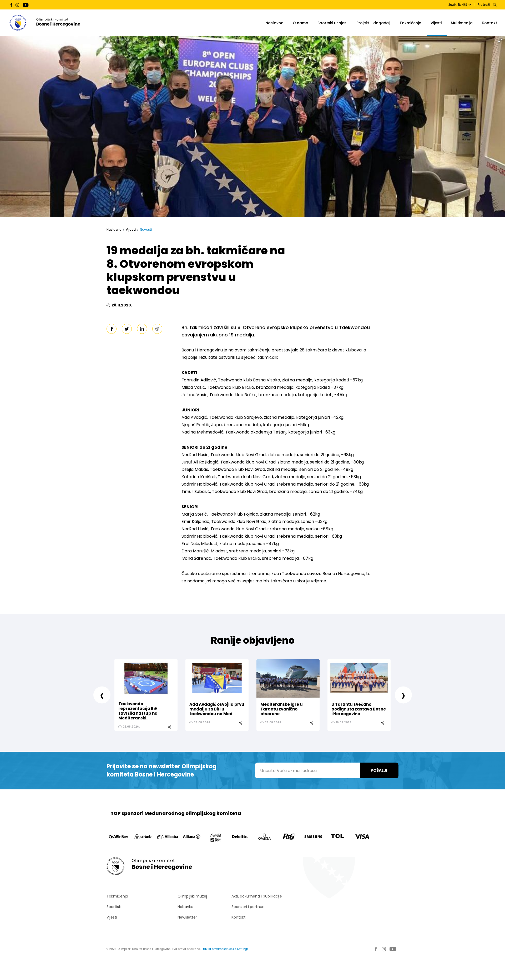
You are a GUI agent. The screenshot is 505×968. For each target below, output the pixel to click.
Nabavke (185, 906)
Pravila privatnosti (214, 949)
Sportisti (114, 906)
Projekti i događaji (373, 23)
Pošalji (379, 770)
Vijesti (436, 23)
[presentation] (101, 694)
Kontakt (489, 23)
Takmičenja (410, 23)
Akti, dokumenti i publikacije (256, 896)
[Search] (494, 4)
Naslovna (274, 23)
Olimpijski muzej (192, 896)
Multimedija (462, 23)
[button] (500, 40)
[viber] (157, 329)
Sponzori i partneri (247, 906)
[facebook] (112, 329)
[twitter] (127, 329)
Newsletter (187, 917)
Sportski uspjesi (332, 23)
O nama (300, 23)
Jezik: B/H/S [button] (457, 4)
